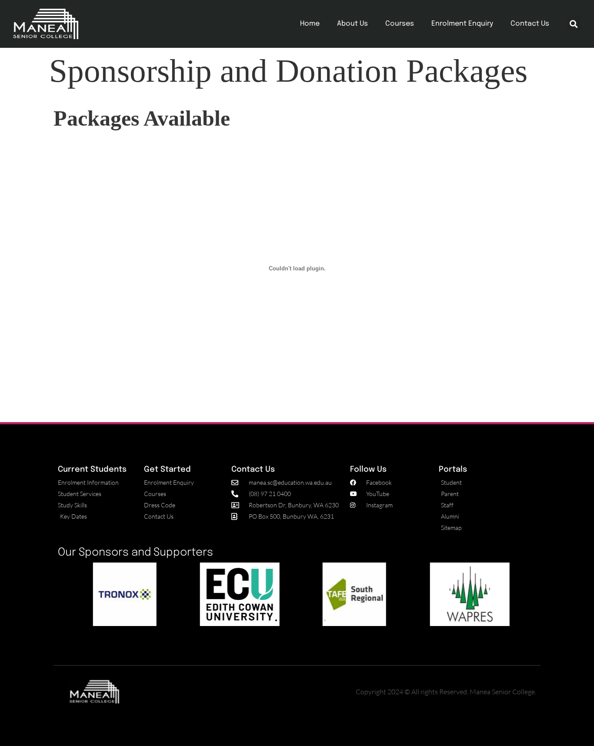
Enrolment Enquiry (462, 23)
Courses (399, 23)
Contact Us (530, 23)
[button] (574, 24)
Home (310, 23)
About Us (352, 23)
